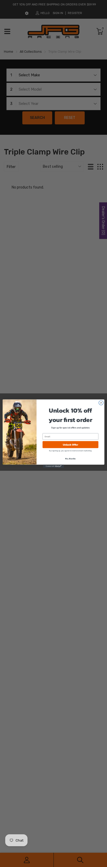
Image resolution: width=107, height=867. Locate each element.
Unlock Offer (70, 444)
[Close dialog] (101, 402)
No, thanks (70, 458)
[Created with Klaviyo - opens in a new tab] (53, 466)
